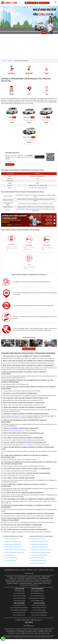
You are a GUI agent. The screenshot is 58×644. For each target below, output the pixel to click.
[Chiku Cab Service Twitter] (25, 622)
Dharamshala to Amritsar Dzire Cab (39, 541)
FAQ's (46, 631)
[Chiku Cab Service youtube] (29, 622)
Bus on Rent (37, 576)
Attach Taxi (21, 580)
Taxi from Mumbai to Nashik (19, 612)
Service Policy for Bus (11, 631)
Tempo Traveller (4, 502)
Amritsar (10, 60)
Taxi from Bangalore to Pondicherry (37, 598)
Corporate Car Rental (26, 583)
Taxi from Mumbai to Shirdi (19, 605)
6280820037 (27, 619)
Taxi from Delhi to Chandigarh (19, 595)
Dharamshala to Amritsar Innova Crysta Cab (41, 549)
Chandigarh (30, 569)
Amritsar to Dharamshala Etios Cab (13, 547)
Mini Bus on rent (10, 581)
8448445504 (19, 619)
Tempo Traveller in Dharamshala (38, 560)
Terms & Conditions (10, 630)
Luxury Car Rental (43, 578)
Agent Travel (38, 633)
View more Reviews (28, 349)
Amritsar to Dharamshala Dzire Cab (13, 541)
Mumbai (47, 569)
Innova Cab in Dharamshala (37, 557)
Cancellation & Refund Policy (45, 630)
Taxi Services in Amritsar (10, 560)
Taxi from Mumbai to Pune (19, 615)
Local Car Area (37, 583)
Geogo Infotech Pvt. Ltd (47, 636)
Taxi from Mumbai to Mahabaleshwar (19, 610)
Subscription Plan (31, 578)
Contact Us (25, 630)
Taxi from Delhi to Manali (19, 600)
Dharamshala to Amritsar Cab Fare (39, 555)
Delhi (35, 569)
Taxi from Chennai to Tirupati (39, 610)
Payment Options (21, 631)
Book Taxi (38, 581)
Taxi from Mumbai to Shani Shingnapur (19, 607)
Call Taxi (42, 580)
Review (35, 630)
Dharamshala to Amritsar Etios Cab (39, 547)
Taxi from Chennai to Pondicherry (39, 607)
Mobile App (23, 633)
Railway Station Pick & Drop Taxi (25, 581)
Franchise (18, 633)
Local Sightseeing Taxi (20, 576)
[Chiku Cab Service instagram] (28, 622)
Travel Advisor (11, 633)
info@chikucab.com (37, 619)
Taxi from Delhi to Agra (19, 590)
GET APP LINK (10, 164)
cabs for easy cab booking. (27, 103)
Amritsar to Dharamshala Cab (11, 538)
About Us (31, 630)
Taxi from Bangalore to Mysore (37, 590)
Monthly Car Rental (11, 580)
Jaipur (51, 569)
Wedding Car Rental (12, 583)
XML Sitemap (41, 631)
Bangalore (17, 569)
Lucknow (40, 569)
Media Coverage (45, 633)
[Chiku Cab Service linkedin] (32, 622)
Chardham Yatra (46, 581)
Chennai (23, 569)
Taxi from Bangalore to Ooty (37, 595)
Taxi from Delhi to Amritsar (19, 598)
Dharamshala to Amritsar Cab (38, 538)
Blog (29, 633)
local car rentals (31, 515)
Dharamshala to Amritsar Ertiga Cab (39, 544)
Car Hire (30, 576)
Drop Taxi (49, 580)
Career (32, 633)
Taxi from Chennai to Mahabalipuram (39, 612)
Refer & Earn (29, 631)
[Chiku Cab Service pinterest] (30, 622)
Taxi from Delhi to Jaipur (19, 593)
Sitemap (35, 631)
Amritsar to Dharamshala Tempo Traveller (14, 552)
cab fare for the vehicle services (15, 405)
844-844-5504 (31, 3)
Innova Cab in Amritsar (10, 555)
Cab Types (36, 580)
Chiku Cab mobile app (27, 444)
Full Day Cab (23, 585)
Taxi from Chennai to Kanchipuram (39, 615)
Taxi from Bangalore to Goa (37, 600)
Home (4, 60)
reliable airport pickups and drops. (39, 369)
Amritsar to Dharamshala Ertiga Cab (13, 544)
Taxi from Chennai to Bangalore (39, 605)
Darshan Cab (28, 580)
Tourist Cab (12, 578)
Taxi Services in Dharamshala (38, 563)
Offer (50, 631)
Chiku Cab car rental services (17, 430)
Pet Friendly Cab (32, 585)
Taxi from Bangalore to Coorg (37, 593)
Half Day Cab (46, 583)
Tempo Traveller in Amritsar (11, 557)
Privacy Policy (18, 630)
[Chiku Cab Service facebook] (26, 622)
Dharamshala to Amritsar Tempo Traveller (40, 552)
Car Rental (10, 576)
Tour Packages (21, 578)
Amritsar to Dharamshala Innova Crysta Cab (15, 549)
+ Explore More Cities (29, 573)
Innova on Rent (46, 576)
